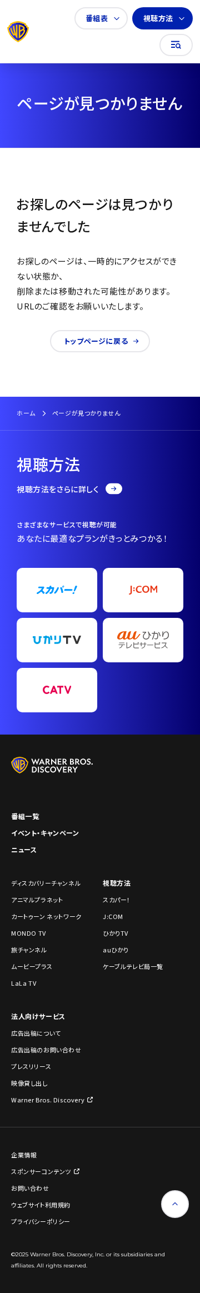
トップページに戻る (96, 341)
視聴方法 (158, 18)
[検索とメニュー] (176, 45)
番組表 (97, 18)
